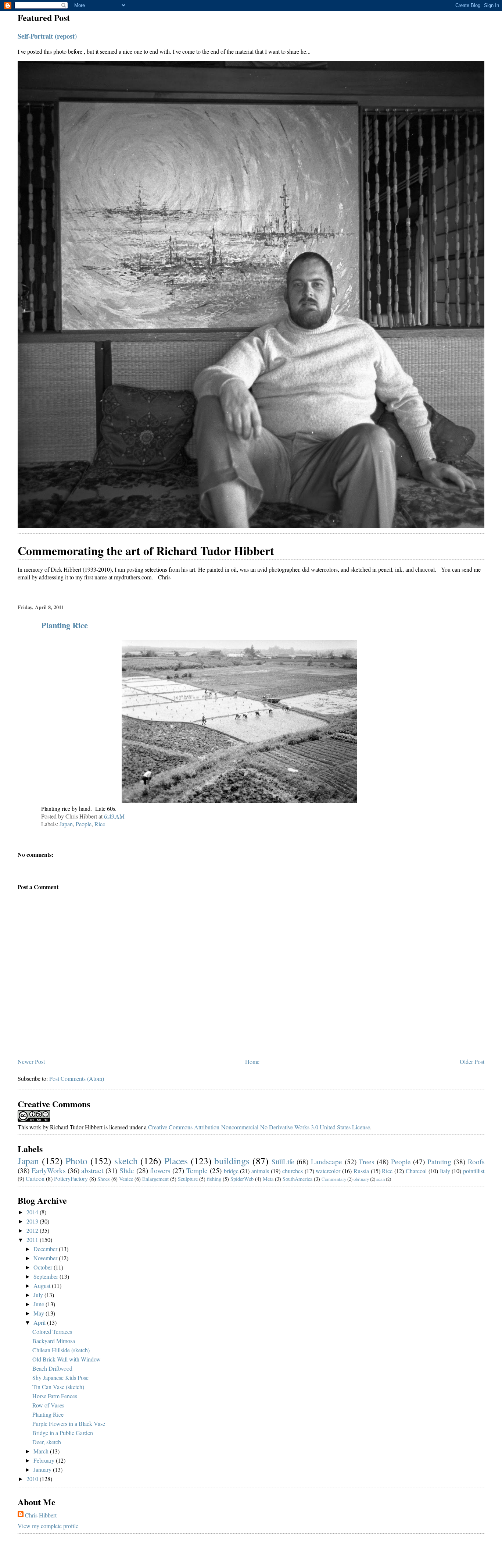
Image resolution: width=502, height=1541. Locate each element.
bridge (231, 1171)
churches (292, 1171)
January (43, 1469)
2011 (33, 1239)
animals (260, 1171)
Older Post (472, 1061)
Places (176, 1160)
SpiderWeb (242, 1178)
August (42, 1285)
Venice (126, 1178)
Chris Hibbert (41, 1515)
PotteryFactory (71, 1178)
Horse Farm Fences (54, 1396)
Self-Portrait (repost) (47, 36)
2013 (33, 1221)
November (46, 1258)
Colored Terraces (52, 1331)
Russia (361, 1171)
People (84, 824)
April (40, 1322)
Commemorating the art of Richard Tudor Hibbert (146, 550)
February (44, 1460)
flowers (160, 1170)
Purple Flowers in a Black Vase (68, 1423)
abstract (92, 1170)
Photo (76, 1160)
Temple (197, 1170)
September (46, 1276)
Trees (366, 1161)
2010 (33, 1479)
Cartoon (35, 1178)
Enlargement (155, 1178)
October (43, 1267)
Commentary (334, 1179)
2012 (33, 1230)
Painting (439, 1161)
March (41, 1451)
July (38, 1295)
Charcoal (416, 1171)
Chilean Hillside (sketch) (61, 1350)
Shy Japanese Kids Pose (60, 1377)
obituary (361, 1179)
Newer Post (31, 1061)
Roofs (476, 1161)
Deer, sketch (46, 1442)
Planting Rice (64, 625)
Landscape (326, 1161)
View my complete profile (48, 1526)
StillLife (283, 1161)
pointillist (473, 1171)
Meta (268, 1178)
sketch (126, 1160)
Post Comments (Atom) (76, 1078)
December (46, 1249)
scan (380, 1179)
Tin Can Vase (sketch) (58, 1387)
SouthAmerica (297, 1178)
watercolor (328, 1171)
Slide (126, 1170)
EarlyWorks (48, 1170)
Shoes (103, 1178)
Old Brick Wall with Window (66, 1359)
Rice (99, 824)
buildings (232, 1160)
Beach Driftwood (52, 1368)
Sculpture (188, 1178)
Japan (66, 824)
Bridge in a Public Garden (62, 1433)
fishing (214, 1178)
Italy (445, 1171)
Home (252, 1061)
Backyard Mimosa (53, 1341)
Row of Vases (48, 1405)
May (39, 1313)
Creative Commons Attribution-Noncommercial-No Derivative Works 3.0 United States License (259, 1127)
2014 (33, 1212)
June (39, 1304)
